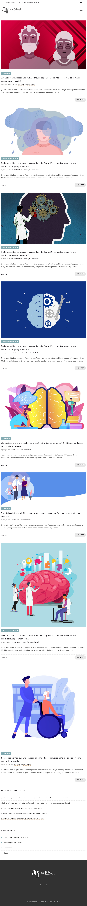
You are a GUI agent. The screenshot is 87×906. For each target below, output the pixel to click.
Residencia (8, 848)
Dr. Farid (21, 84)
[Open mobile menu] (82, 10)
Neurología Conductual (13, 843)
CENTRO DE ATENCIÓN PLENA (16, 837)
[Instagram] (81, 2)
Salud (6, 853)
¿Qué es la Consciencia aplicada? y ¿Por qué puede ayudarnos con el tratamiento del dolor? (35, 803)
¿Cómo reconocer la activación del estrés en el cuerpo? (22, 808)
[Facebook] (76, 2)
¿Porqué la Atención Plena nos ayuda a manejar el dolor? (22, 819)
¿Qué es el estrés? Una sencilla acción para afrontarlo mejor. (24, 813)
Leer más (4, 100)
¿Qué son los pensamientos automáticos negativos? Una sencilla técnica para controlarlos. (35, 798)
